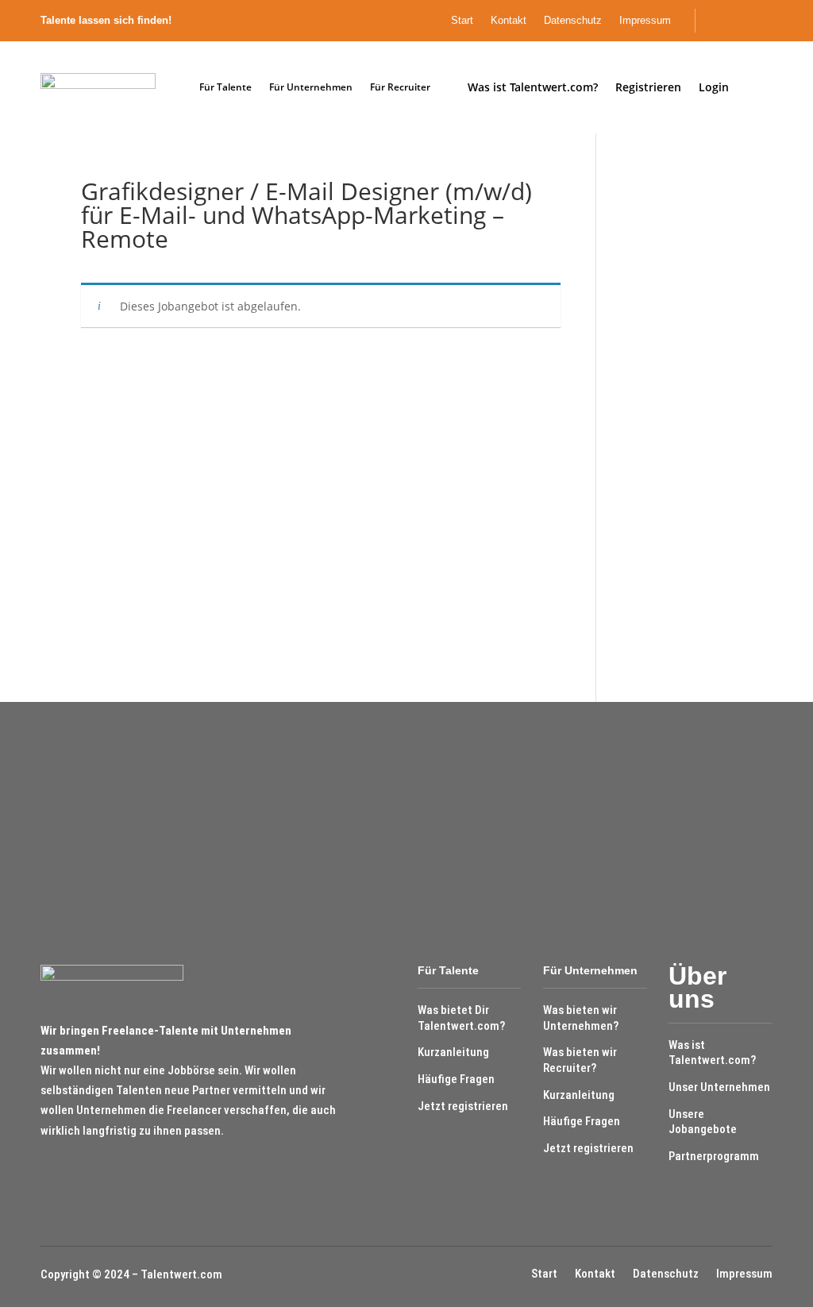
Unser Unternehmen (719, 1087)
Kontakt (508, 20)
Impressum (645, 20)
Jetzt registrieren (463, 1106)
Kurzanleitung (453, 1052)
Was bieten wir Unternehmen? (580, 1018)
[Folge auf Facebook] (741, 20)
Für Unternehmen (311, 87)
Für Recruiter (400, 87)
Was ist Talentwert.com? (712, 1053)
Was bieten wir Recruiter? (580, 1060)
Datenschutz (573, 20)
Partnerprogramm (714, 1156)
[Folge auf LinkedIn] (768, 20)
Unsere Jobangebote (703, 1122)
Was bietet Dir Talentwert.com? (461, 1018)
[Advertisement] (676, 417)
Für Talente (225, 87)
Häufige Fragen (456, 1079)
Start (462, 20)
